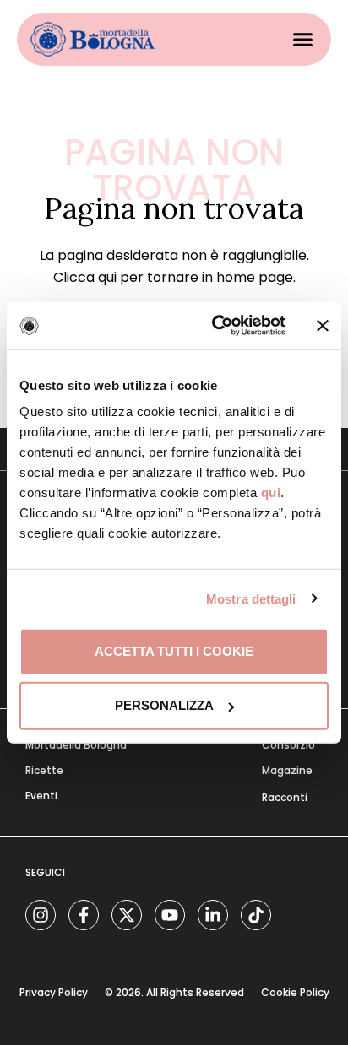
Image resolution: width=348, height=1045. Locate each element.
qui (271, 492)
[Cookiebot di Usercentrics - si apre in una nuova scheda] (215, 326)
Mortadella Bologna (76, 745)
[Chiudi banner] (323, 326)
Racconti (284, 797)
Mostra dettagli (251, 598)
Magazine (287, 770)
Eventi (41, 795)
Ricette (44, 770)
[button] (303, 40)
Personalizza (164, 705)
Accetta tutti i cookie (174, 651)
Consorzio (288, 745)
